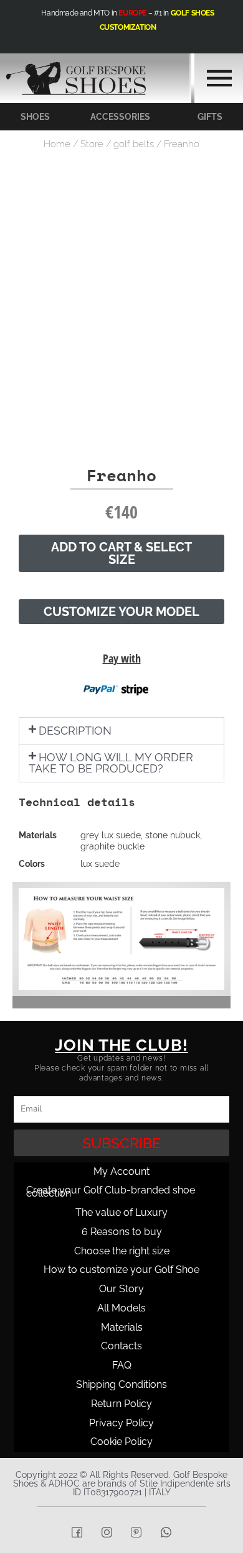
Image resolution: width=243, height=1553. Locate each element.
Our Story (121, 1289)
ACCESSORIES (120, 117)
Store (91, 144)
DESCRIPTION (75, 730)
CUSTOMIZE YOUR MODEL (121, 611)
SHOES (35, 117)
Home (57, 144)
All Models (121, 1308)
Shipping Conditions (121, 1384)
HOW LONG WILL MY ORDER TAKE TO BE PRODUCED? (111, 763)
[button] (121, 731)
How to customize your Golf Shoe (121, 1269)
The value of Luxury (121, 1212)
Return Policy (121, 1404)
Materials (122, 1327)
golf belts (133, 144)
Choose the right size (121, 1251)
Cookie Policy (121, 1441)
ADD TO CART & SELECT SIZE (121, 553)
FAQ (121, 1365)
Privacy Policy (121, 1423)
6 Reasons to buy (122, 1232)
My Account (121, 1171)
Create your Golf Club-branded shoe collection (110, 1191)
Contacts (121, 1346)
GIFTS (210, 117)
